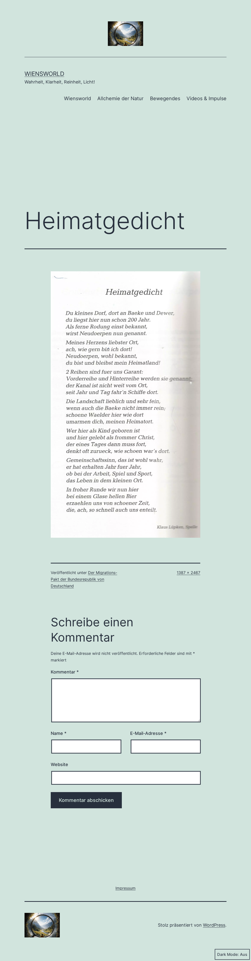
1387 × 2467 (188, 572)
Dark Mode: (228, 954)
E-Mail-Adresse (148, 733)
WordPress (214, 925)
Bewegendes (165, 98)
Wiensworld (44, 73)
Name (58, 733)
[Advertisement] (125, 163)
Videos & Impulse (206, 98)
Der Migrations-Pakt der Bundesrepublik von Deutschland (84, 579)
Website (59, 764)
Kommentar (65, 671)
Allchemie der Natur (120, 98)
